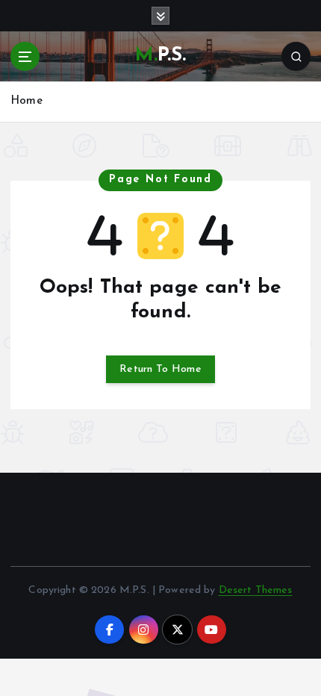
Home (26, 101)
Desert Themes (256, 590)
